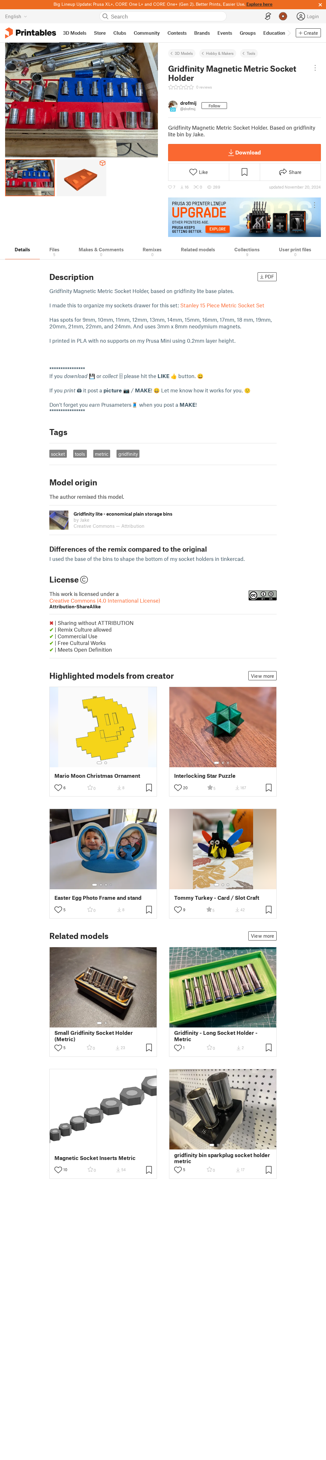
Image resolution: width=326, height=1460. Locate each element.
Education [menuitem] (274, 33)
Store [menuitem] (100, 33)
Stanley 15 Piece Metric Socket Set (223, 305)
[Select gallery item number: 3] (228, 763)
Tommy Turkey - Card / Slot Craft (216, 898)
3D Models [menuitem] (74, 33)
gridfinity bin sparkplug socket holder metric (222, 1158)
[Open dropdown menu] (315, 68)
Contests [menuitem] (177, 33)
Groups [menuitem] (248, 33)
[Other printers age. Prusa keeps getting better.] (244, 217)
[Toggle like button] (58, 787)
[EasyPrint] (268, 16)
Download (248, 152)
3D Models (184, 53)
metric (102, 454)
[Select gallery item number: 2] (105, 763)
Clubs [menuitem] (119, 33)
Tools (251, 53)
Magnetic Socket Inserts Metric (95, 1158)
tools (80, 454)
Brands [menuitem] (202, 33)
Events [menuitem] (224, 33)
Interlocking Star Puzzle (205, 776)
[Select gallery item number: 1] (99, 763)
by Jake (81, 520)
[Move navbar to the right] (289, 32)
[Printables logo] (30, 33)
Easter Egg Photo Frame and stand (97, 898)
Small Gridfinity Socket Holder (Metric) (93, 1036)
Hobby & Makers (220, 53)
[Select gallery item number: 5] (232, 1145)
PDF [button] (269, 276)
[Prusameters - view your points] (283, 16)
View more (262, 676)
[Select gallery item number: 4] (111, 885)
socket (58, 454)
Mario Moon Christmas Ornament (97, 776)
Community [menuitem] (147, 33)
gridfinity (128, 454)
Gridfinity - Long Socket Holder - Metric (216, 1036)
